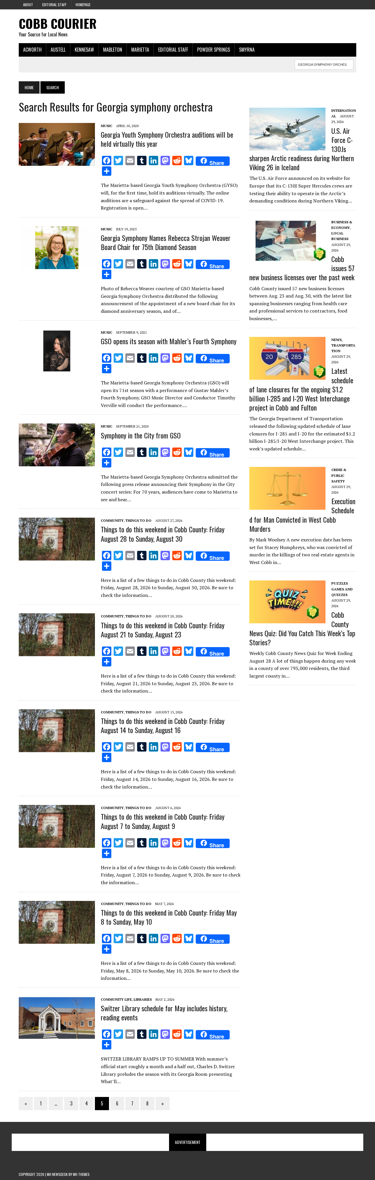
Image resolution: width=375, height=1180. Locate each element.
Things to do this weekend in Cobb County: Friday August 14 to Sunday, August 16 (162, 725)
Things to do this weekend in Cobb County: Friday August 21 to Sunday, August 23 (162, 629)
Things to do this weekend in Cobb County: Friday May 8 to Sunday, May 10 (169, 917)
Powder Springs (213, 49)
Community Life (116, 999)
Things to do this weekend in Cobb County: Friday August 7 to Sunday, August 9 (162, 821)
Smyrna (247, 49)
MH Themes (81, 1174)
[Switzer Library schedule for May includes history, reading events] (57, 1035)
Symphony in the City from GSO (141, 435)
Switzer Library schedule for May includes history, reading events (164, 1012)
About (28, 4)
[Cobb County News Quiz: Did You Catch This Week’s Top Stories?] (287, 619)
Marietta (140, 49)
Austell (58, 49)
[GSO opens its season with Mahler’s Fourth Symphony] (57, 368)
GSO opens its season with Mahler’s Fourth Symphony (168, 341)
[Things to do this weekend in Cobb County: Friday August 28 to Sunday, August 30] (57, 556)
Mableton (112, 49)
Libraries (143, 999)
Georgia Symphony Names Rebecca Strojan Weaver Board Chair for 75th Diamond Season (166, 242)
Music (106, 126)
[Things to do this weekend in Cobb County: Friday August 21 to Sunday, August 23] (57, 652)
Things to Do (138, 520)
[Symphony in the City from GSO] (57, 462)
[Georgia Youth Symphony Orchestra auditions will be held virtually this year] (57, 161)
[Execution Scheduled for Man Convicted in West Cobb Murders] (287, 506)
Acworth (32, 49)
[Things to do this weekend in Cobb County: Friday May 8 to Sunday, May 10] (57, 939)
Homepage (83, 4)
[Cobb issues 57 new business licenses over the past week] (287, 258)
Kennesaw (84, 49)
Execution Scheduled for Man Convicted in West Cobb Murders (302, 515)
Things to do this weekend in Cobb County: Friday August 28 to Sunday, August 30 (162, 533)
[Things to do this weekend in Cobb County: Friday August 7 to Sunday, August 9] (57, 844)
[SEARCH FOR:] (324, 63)
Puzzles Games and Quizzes (342, 589)
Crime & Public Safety (338, 475)
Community (112, 520)
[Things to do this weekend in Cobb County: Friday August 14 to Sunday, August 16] (57, 748)
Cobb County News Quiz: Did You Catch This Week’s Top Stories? (302, 628)
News (336, 339)
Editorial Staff (54, 4)
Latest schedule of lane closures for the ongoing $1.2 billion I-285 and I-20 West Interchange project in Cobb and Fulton (301, 389)
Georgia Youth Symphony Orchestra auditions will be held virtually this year (167, 139)
